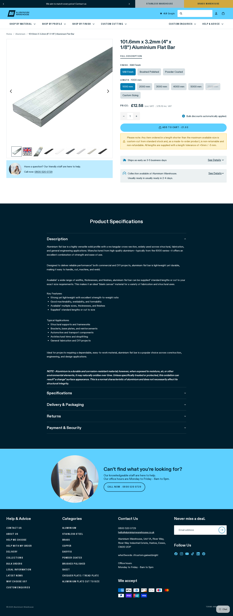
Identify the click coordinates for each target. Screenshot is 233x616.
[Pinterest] (204, 554)
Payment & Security (64, 427)
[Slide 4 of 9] (49, 151)
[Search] (195, 13)
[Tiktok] (192, 554)
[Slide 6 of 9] (70, 151)
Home (9, 33)
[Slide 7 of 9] (81, 151)
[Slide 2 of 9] (27, 151)
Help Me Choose (16, 540)
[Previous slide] (3, 3)
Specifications (59, 393)
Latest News (14, 576)
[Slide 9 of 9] (102, 151)
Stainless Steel (72, 534)
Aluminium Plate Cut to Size (81, 581)
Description (57, 239)
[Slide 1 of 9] (16, 151)
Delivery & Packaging (65, 404)
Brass (66, 540)
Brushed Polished (74, 563)
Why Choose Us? (16, 581)
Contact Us (14, 528)
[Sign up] (222, 530)
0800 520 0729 (43, 171)
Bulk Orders (14, 563)
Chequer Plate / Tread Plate (80, 576)
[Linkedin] (198, 554)
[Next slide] (129, 3)
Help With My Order (19, 546)
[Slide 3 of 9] (38, 151)
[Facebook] (176, 554)
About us (12, 534)
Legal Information (18, 569)
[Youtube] (187, 554)
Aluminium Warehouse (23, 607)
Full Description (131, 56)
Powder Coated (72, 558)
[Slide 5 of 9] (59, 151)
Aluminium (20, 33)
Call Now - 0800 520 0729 (124, 487)
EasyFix (67, 552)
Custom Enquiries (18, 587)
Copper (67, 546)
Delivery (12, 552)
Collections (14, 558)
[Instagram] (181, 554)
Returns (54, 416)
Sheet (66, 569)
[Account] (216, 13)
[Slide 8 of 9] (92, 151)
